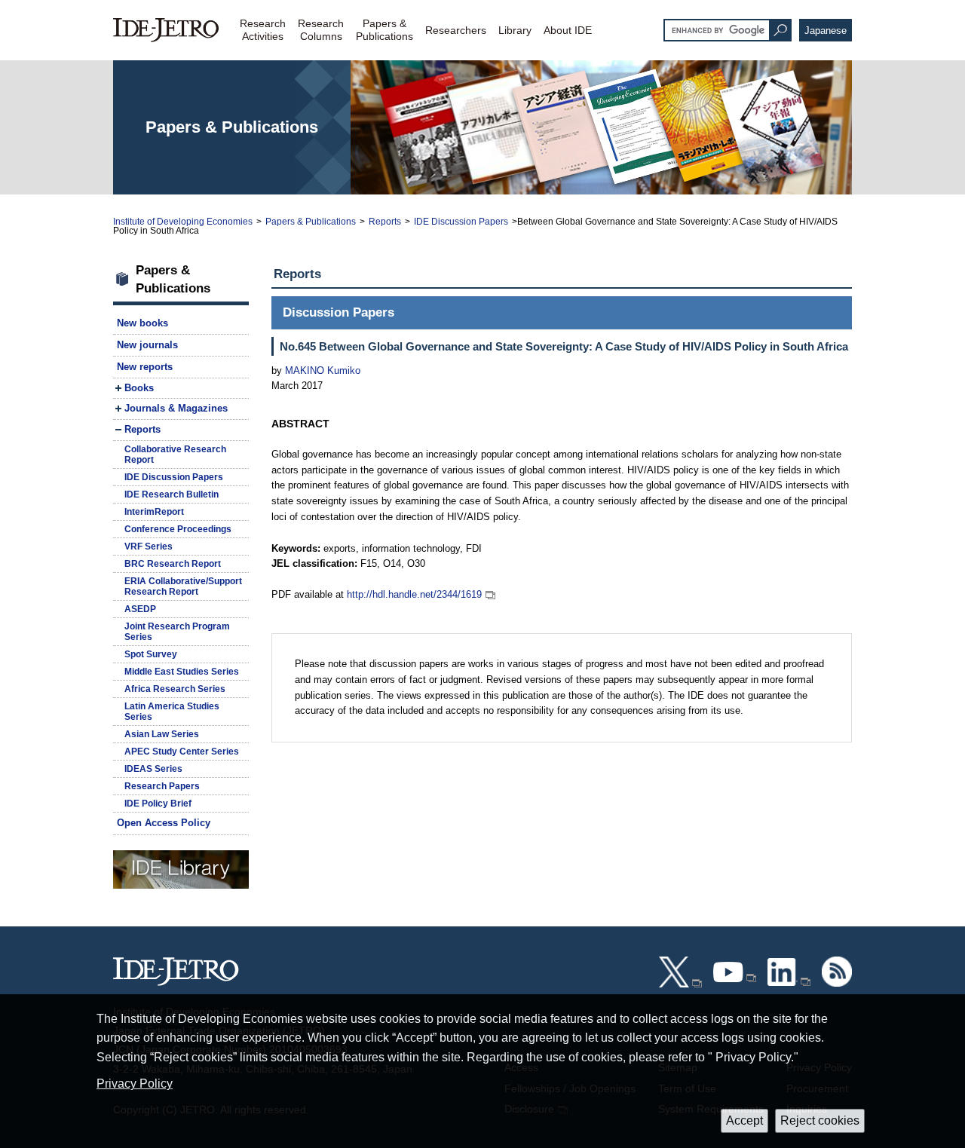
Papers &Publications (384, 29)
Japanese (825, 30)
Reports (385, 221)
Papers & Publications (310, 221)
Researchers (455, 30)
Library (515, 30)
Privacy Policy (134, 1083)
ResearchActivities (263, 29)
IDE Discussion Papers (461, 221)
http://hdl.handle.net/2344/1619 (414, 594)
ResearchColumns (321, 29)
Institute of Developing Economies (183, 221)
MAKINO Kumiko (322, 370)
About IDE (568, 30)
